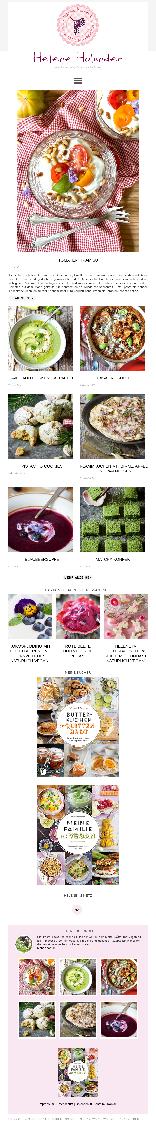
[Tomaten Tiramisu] (78, 171)
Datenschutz (64, 1104)
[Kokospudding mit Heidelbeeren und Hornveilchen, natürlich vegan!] (30, 616)
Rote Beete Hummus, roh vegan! (78, 651)
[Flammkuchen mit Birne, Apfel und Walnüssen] (114, 427)
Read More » (22, 298)
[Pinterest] (78, 910)
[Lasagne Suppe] (114, 339)
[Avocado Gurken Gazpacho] (42, 339)
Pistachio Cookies (42, 466)
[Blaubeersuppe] (42, 520)
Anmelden (131, 1119)
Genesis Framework (85, 1119)
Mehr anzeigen (78, 577)
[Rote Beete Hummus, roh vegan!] (78, 616)
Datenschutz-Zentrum (90, 1104)
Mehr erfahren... (47, 947)
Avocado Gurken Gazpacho (42, 378)
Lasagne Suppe (114, 378)
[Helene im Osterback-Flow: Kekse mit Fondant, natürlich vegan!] (126, 616)
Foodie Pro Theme (50, 1119)
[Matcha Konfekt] (114, 520)
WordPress (112, 1119)
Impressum (46, 1104)
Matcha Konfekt (114, 559)
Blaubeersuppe (42, 559)
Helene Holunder (78, 59)
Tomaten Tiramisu (78, 260)
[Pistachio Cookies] (42, 427)
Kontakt (112, 1104)
